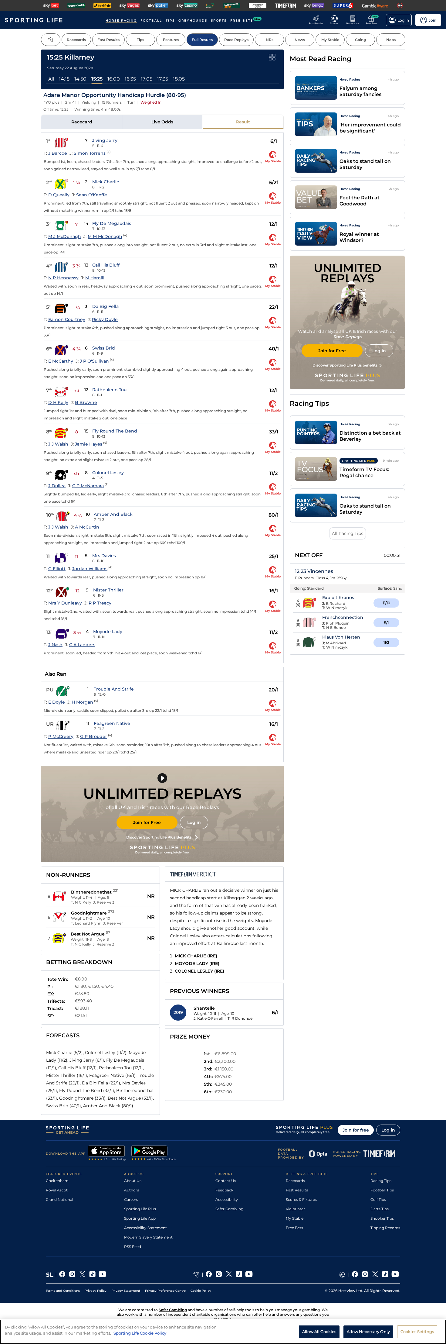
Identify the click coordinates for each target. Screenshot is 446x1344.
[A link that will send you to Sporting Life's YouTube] (102, 1274)
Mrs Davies (104, 555)
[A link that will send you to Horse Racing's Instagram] (219, 1274)
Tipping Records (385, 1227)
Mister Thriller (108, 590)
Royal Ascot (57, 1190)
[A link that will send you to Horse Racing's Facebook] (209, 1274)
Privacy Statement (125, 1291)
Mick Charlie (105, 181)
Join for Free (147, 822)
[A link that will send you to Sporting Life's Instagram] (72, 1274)
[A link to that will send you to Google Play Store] (153, 1154)
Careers (131, 1199)
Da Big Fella (105, 306)
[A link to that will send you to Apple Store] (107, 1154)
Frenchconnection (342, 617)
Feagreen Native (112, 723)
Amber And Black (113, 514)
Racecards (295, 1180)
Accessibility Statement (145, 1227)
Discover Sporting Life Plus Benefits (158, 837)
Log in (194, 822)
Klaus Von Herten (341, 637)
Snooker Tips (382, 1218)
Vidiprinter (295, 1209)
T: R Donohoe (240, 1018)
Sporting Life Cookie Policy (139, 1332)
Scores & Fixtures (301, 1199)
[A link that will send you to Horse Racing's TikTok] (239, 1274)
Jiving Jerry (104, 140)
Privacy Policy (95, 1291)
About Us (132, 1180)
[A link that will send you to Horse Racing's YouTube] (249, 1274)
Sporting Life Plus (140, 1209)
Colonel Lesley (108, 472)
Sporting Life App (140, 1218)
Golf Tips (378, 1199)
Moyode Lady (107, 631)
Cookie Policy (201, 1291)
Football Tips (382, 1190)
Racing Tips (380, 1180)
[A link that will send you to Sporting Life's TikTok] (92, 1274)
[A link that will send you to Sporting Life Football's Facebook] (355, 1274)
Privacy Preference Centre (165, 1291)
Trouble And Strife (114, 689)
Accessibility (226, 1199)
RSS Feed (132, 1246)
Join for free (356, 1130)
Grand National (59, 1199)
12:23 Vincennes (314, 571)
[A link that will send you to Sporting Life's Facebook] (62, 1274)
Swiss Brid (103, 348)
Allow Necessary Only (368, 1331)
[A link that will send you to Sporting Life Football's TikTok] (385, 1274)
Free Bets (294, 1227)
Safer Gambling (229, 1209)
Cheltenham (57, 1180)
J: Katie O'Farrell (208, 1018)
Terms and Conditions (63, 1291)
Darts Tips (379, 1209)
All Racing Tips (347, 533)
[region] (223, 1331)
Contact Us (225, 1180)
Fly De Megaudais (111, 223)
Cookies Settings (417, 1331)
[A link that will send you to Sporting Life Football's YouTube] (395, 1274)
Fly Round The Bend (114, 431)
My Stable (294, 1218)
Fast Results (297, 1190)
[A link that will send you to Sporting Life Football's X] (375, 1274)
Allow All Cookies (319, 1331)
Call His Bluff (106, 265)
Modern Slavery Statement (148, 1237)
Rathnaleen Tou (109, 389)
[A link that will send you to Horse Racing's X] (229, 1274)
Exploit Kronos (338, 597)
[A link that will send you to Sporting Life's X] (82, 1274)
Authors (131, 1190)
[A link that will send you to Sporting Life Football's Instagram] (365, 1274)
